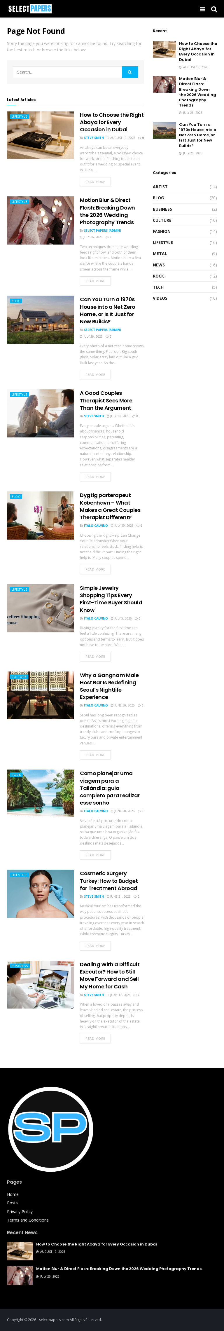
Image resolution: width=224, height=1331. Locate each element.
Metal (160, 253)
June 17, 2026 (120, 995)
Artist (160, 186)
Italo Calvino (96, 526)
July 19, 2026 (119, 416)
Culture (19, 677)
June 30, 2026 (124, 705)
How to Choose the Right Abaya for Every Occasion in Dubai (112, 122)
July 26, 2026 (93, 237)
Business (19, 966)
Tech (158, 287)
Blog (16, 301)
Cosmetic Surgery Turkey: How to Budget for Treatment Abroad (109, 881)
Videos (160, 298)
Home (13, 1194)
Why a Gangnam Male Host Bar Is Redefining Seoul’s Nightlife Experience (109, 686)
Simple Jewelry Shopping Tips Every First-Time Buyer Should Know (111, 599)
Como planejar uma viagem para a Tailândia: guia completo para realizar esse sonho (110, 788)
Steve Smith (94, 138)
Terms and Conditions (28, 1220)
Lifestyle (19, 116)
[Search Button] (130, 72)
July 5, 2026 (122, 618)
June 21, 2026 (120, 896)
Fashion (162, 231)
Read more (95, 181)
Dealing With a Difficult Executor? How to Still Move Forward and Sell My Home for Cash (109, 975)
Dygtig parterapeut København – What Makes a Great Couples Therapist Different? (110, 506)
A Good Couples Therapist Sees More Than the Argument (106, 400)
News (159, 265)
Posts (12, 1203)
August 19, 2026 (122, 138)
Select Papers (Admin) (102, 230)
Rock (16, 775)
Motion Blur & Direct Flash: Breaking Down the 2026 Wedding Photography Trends (107, 211)
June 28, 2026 (124, 811)
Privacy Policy (20, 1211)
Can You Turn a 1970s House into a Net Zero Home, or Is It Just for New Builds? (107, 310)
